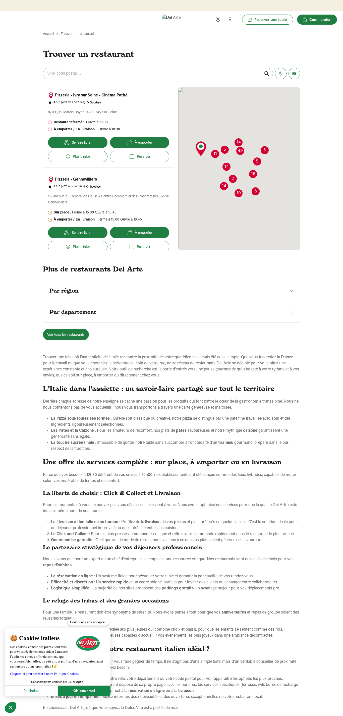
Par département (72, 311)
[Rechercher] (267, 73)
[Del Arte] (171, 20)
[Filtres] (294, 73)
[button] (201, 149)
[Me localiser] (281, 73)
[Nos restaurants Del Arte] (218, 20)
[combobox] (152, 73)
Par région (64, 290)
